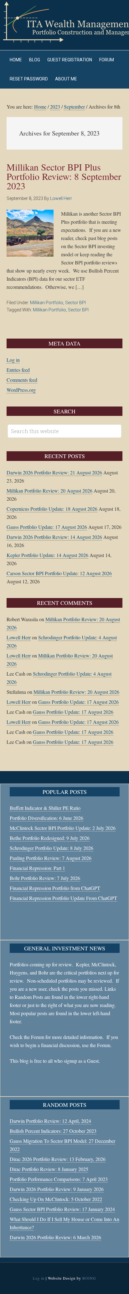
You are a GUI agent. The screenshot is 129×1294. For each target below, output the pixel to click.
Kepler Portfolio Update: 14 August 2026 (47, 555)
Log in (13, 359)
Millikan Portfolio (46, 302)
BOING (89, 1278)
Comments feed (22, 379)
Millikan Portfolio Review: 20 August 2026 (49, 490)
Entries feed (18, 369)
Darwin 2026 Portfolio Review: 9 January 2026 (57, 1189)
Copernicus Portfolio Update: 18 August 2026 (52, 508)
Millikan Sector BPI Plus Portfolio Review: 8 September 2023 (64, 176)
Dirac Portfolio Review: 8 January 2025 (49, 1169)
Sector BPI (75, 302)
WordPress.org (21, 389)
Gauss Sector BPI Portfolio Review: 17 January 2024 (62, 1209)
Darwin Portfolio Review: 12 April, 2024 (50, 1121)
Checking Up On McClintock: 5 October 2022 (56, 1199)
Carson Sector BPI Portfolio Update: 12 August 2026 (59, 573)
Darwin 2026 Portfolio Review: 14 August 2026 (54, 537)
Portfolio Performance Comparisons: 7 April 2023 (59, 1179)
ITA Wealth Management (64, 22)
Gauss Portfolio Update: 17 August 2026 (47, 527)
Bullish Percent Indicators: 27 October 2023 (53, 1131)
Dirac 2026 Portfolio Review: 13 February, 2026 (58, 1159)
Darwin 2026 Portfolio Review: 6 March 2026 (55, 1237)
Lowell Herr (19, 637)
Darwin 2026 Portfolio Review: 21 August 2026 (54, 472)
